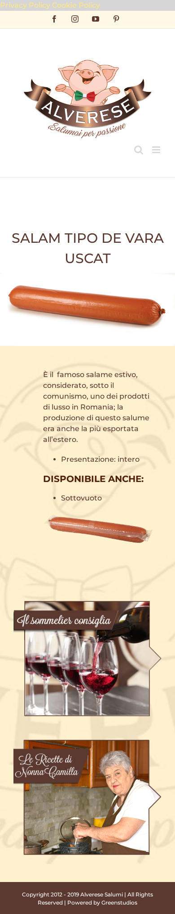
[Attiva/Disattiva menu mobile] (157, 150)
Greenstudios (119, 902)
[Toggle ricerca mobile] (138, 150)
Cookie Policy (76, 5)
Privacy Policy (25, 5)
